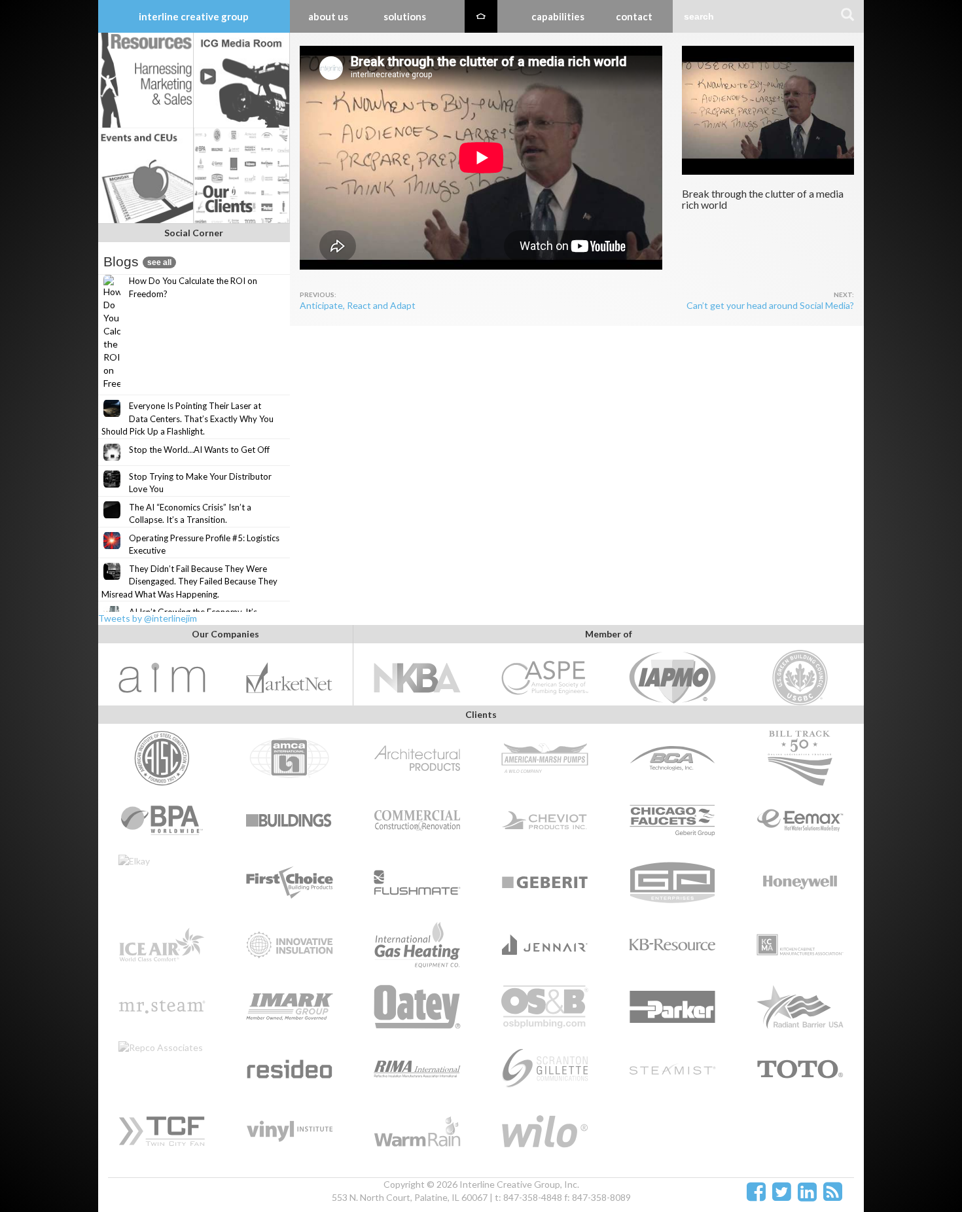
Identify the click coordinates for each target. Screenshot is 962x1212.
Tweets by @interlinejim (147, 618)
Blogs (137, 261)
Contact (634, 16)
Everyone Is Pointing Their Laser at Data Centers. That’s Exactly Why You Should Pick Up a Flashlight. (187, 419)
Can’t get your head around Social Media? (770, 305)
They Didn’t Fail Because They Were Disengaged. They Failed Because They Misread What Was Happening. (189, 581)
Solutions (404, 16)
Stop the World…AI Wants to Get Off (199, 449)
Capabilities (557, 16)
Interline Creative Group (194, 16)
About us (328, 16)
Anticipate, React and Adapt (358, 305)
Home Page (481, 16)
